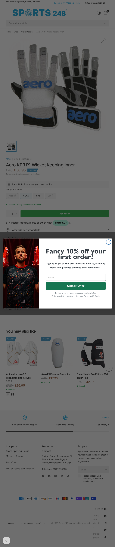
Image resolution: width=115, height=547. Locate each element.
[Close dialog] (108, 242)
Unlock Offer (75, 286)
